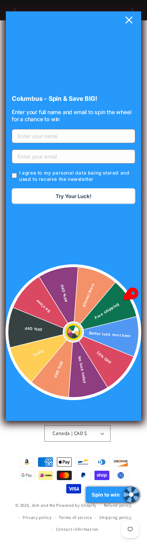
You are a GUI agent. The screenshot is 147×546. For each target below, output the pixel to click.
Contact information (77, 529)
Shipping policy (115, 517)
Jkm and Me (43, 505)
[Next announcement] (132, 10)
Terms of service (75, 517)
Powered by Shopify (76, 505)
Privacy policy (37, 517)
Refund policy (118, 505)
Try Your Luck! (73, 196)
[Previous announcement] (14, 10)
